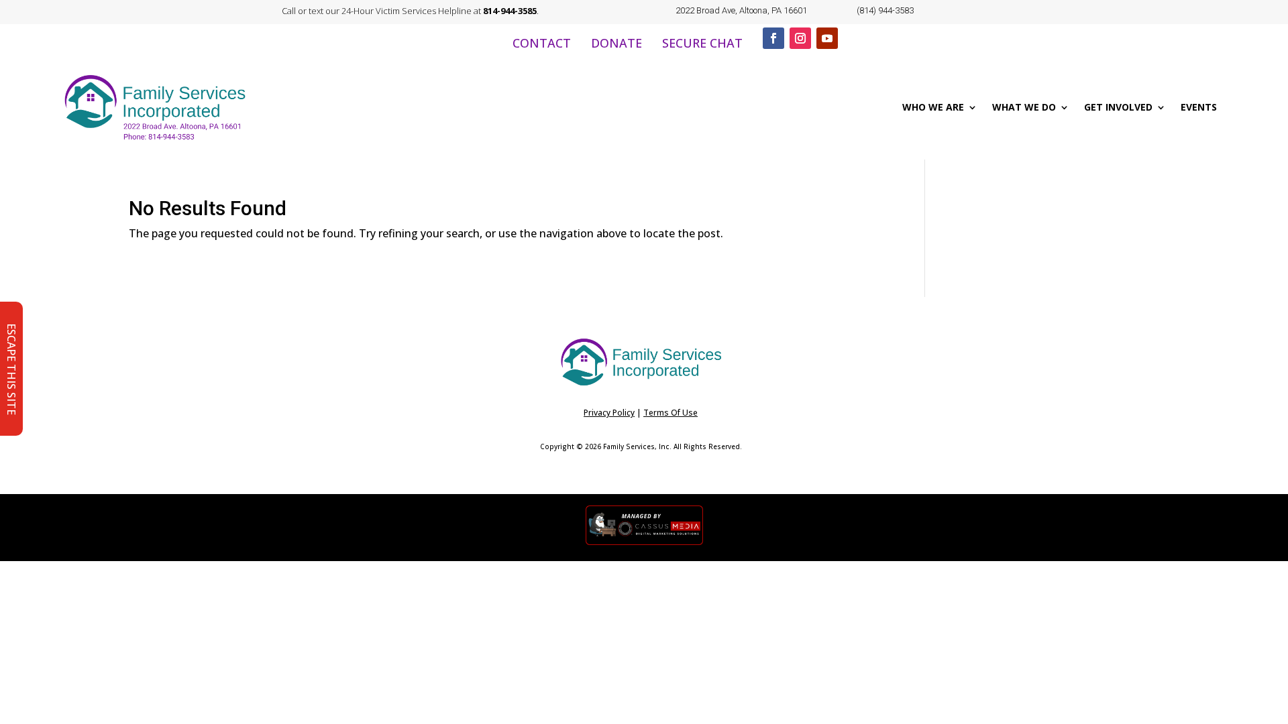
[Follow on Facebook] (773, 38)
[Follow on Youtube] (827, 38)
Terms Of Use (670, 412)
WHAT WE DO (1024, 107)
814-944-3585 (510, 11)
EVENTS (1199, 107)
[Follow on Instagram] (800, 38)
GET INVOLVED (1118, 107)
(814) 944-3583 (885, 10)
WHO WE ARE (933, 107)
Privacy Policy (609, 412)
